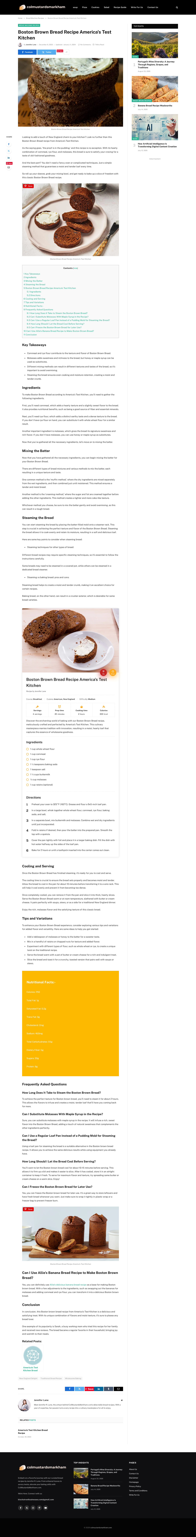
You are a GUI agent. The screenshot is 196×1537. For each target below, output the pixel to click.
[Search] (176, 7)
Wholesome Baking (73, 1378)
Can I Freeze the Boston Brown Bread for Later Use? (54, 327)
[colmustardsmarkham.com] (42, 7)
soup (75, 7)
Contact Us (152, 7)
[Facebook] (8, 144)
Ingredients (30, 277)
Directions (33, 295)
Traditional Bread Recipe (51, 1378)
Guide (135, 56)
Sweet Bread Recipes (142, 100)
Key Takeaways (32, 274)
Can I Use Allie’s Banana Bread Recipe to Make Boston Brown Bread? (59, 331)
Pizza (84, 7)
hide (75, 268)
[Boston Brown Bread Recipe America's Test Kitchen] (70, 92)
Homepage (134, 1482)
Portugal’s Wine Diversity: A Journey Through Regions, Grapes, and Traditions (156, 64)
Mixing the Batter (33, 281)
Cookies (95, 7)
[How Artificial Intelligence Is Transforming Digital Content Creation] (155, 127)
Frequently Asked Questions (38, 309)
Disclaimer (134, 1478)
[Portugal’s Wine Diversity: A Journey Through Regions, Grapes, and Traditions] (155, 45)
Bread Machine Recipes (29, 25)
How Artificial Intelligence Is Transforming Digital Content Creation (157, 145)
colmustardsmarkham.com (101, 1528)
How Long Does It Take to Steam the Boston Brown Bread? (57, 313)
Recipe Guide (120, 7)
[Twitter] (8, 151)
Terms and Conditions (138, 1491)
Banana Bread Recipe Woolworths (155, 105)
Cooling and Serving (34, 299)
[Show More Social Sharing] (66, 52)
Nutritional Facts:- (33, 306)
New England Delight (28, 1378)
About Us (133, 1469)
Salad (106, 7)
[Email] (8, 167)
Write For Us (137, 7)
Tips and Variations (34, 302)
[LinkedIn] (8, 157)
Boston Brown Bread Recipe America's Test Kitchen (50, 288)
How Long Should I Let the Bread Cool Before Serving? (55, 324)
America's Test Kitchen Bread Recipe (33, 1431)
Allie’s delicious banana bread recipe (68, 1284)
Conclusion (30, 334)
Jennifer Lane (31, 45)
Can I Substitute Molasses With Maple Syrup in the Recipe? (57, 317)
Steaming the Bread (34, 284)
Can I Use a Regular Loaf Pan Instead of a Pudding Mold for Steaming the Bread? (68, 320)
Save (61, 51)
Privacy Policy (135, 1486)
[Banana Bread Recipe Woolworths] (155, 89)
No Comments (85, 45)
